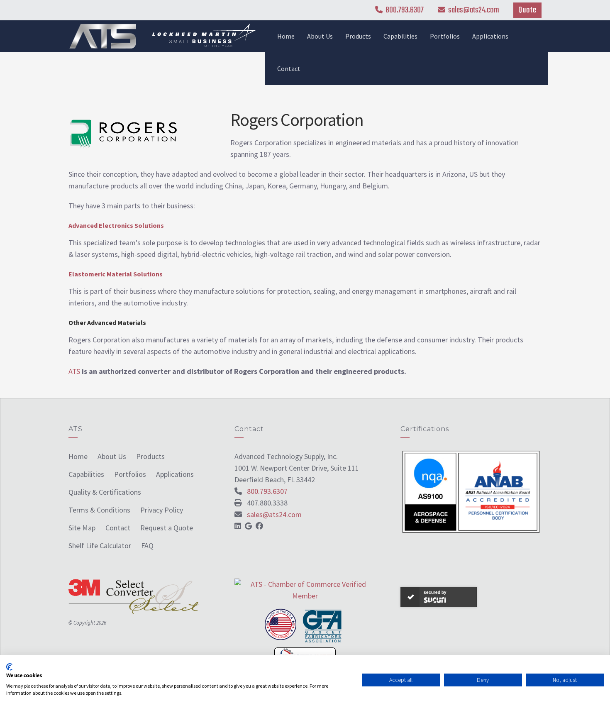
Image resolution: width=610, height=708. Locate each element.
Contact (288, 68)
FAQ (147, 545)
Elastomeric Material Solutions (116, 274)
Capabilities (400, 36)
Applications (490, 36)
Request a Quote (166, 527)
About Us (320, 36)
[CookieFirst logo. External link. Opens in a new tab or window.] (9, 667)
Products (358, 36)
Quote (527, 10)
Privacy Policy (161, 510)
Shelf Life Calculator (99, 545)
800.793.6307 (405, 10)
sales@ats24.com (473, 10)
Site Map (81, 527)
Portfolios (445, 36)
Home (286, 36)
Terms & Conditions (99, 510)
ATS (74, 371)
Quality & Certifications (104, 492)
